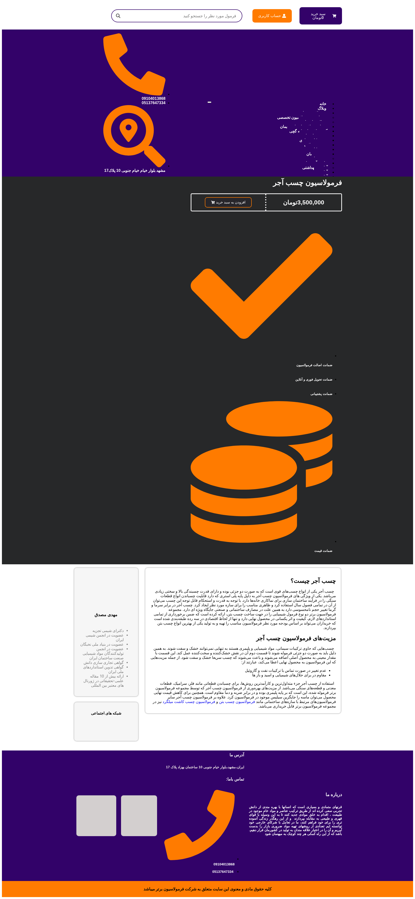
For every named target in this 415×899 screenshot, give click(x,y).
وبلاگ (322, 108)
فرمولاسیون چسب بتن (237, 702)
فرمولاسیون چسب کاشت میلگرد (189, 702)
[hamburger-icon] (209, 102)
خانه (323, 104)
